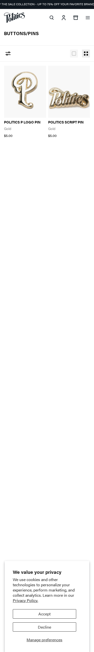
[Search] (52, 18)
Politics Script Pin (66, 122)
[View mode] (74, 54)
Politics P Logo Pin (22, 122)
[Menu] (88, 18)
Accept (44, 614)
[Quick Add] (36, 72)
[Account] (64, 18)
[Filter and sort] (8, 54)
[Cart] (76, 18)
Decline (44, 627)
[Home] (14, 17)
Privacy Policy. (25, 600)
